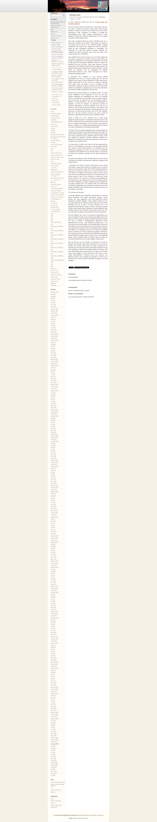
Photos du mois (54, 270)
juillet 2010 (53, 697)
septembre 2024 (54, 340)
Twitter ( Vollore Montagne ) (57, 782)
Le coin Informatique (55, 209)
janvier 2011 (53, 685)
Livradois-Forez (54, 27)
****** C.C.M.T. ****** (56, 180)
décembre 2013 (54, 611)
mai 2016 (53, 550)
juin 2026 (53, 298)
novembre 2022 (54, 386)
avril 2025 (53, 325)
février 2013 (53, 632)
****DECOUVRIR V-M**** (56, 122)
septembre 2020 (54, 441)
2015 (52, 232)
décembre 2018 (54, 485)
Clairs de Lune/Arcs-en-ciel (57, 157)
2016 (52, 228)
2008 (52, 262)
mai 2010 (53, 702)
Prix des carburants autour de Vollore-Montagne (58, 22)
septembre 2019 (54, 466)
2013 (52, 241)
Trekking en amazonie (56, 190)
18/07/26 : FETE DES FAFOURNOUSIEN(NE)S (57, 51)
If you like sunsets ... (57, 104)
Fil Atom (53, 803)
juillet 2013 (53, 622)
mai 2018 (53, 500)
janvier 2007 (53, 771)
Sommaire (54, 109)
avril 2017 (53, 527)
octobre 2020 (54, 439)
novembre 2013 (54, 613)
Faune (52, 148)
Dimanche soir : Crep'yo (57, 91)
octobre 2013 (54, 615)
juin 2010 (53, 699)
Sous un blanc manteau (56, 144)
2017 (52, 224)
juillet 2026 (53, 296)
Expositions (53, 268)
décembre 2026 (54, 292)
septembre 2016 (54, 542)
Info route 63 (54, 98)
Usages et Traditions (56, 174)
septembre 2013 (54, 617)
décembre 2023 (54, 359)
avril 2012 (53, 653)
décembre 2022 (54, 384)
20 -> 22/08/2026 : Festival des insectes (58, 79)
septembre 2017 (54, 517)
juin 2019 (53, 472)
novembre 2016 (54, 538)
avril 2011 (53, 678)
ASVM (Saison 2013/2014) (57, 239)
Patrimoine (53, 132)
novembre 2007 (54, 765)
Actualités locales (55, 115)
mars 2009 (53, 731)
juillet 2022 (53, 395)
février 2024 (53, 355)
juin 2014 (53, 599)
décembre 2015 (54, 561)
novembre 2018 (54, 487)
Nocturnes (53, 201)
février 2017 (53, 531)
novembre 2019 (54, 462)
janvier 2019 (53, 483)
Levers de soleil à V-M (56, 153)
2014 (52, 237)
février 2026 (53, 306)
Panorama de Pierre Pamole (57, 134)
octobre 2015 (54, 565)
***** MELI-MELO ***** (56, 199)
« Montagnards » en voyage (57, 193)
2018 (52, 220)
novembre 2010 (54, 689)
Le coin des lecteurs (55, 117)
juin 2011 (53, 674)
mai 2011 (53, 676)
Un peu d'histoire (55, 126)
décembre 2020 (54, 435)
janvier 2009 (53, 735)
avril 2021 (53, 426)
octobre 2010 (54, 691)
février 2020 (53, 456)
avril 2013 (53, 628)
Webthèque (102, 17)
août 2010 (53, 695)
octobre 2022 (54, 388)
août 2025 (53, 317)
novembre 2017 (54, 512)
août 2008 (53, 746)
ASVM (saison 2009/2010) (57, 256)
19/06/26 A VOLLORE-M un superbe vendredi (58, 64)
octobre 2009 (54, 716)
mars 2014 (53, 605)
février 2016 (53, 557)
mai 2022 (53, 399)
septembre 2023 (54, 365)
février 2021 (53, 430)
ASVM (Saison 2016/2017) (57, 226)
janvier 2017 (53, 533)
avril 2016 (53, 552)
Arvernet (53, 33)
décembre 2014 (54, 586)
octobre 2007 (54, 767)
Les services (54, 167)
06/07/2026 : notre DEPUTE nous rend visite (58, 61)
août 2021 (53, 418)
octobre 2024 (54, 338)
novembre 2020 (54, 437)
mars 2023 (53, 378)
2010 (52, 253)
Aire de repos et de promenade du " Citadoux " (58, 137)
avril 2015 (53, 578)
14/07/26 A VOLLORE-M (57, 54)
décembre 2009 (54, 712)
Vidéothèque (54, 285)
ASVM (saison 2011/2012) (57, 247)
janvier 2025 (53, 332)
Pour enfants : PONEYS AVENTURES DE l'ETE (57, 72)
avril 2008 (53, 754)
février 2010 (53, 708)
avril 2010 (53, 704)
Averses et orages (55, 159)
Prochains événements (56, 113)
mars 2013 (53, 630)
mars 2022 (53, 403)
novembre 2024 (54, 336)
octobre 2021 (54, 414)
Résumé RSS (54, 807)
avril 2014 (53, 603)
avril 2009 (53, 729)
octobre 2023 (54, 363)
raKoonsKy (80, 815)
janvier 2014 (53, 609)
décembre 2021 (54, 409)
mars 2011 (53, 681)
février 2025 (53, 330)
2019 (52, 218)
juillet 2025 (53, 319)
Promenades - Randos (56, 163)
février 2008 (53, 758)
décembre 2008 (54, 737)
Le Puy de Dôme (55, 102)
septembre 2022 (54, 390)
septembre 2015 (54, 567)
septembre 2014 (54, 592)
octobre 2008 (54, 742)
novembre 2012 (54, 639)
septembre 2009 (54, 718)
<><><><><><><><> (57, 67)
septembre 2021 (54, 416)
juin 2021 (53, 422)
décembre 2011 (54, 662)
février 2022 (53, 405)
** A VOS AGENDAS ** (57, 69)
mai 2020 (53, 449)
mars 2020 (53, 454)
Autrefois (53, 128)
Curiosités (53, 130)
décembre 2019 (54, 460)
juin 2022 (53, 397)
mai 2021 (53, 424)
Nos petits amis (54, 205)
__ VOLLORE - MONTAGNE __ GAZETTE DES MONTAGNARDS (58, 10)
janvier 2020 (53, 458)
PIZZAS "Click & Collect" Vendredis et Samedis (58, 88)
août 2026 (53, 294)
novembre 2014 (54, 588)
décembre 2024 (54, 334)
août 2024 (53, 342)
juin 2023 (53, 372)
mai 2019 (53, 475)
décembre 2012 (54, 636)
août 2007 (53, 769)
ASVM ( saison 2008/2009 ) (57, 260)
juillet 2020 (53, 445)
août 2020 (53, 443)
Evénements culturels (56, 184)
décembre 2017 (54, 510)
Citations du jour (54, 281)
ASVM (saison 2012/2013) (57, 243)
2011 (52, 249)
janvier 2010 (53, 710)
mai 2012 (53, 651)
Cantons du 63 (55, 100)
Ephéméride (53, 120)
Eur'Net (52, 792)
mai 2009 (53, 727)
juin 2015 (53, 573)
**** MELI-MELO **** (56, 96)
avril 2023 (53, 376)
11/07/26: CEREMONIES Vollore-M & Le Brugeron (57, 57)
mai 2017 (53, 525)
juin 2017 (53, 523)
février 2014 (53, 607)
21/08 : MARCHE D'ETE (57, 82)
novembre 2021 (54, 412)
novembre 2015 (54, 563)
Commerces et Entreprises (57, 171)
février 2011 (53, 683)
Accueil (52, 111)
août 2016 (53, 544)
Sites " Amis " (54, 186)
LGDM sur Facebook (56, 25)
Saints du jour (54, 277)
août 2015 (53, 569)
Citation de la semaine (56, 274)
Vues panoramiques (55, 140)
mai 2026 (53, 300)
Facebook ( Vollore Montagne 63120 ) (58, 785)
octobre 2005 (54, 773)
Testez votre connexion (56, 36)
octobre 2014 (54, 590)
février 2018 (53, 506)
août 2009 (53, 720)
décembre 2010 (54, 687)
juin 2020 (53, 447)
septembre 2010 (54, 693)
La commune (54, 124)
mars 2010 (53, 706)
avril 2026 (53, 302)
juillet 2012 (53, 647)
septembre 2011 (54, 668)
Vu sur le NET (54, 203)
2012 (52, 245)
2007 (52, 264)
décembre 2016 (54, 536)
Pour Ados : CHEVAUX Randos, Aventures (57, 76)
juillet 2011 (53, 672)
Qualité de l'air (54, 31)
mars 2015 (53, 580)
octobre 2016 (54, 540)
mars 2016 (53, 554)
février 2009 (53, 733)
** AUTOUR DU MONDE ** (57, 188)
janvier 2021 (53, 432)
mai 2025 (53, 323)
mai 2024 (53, 348)
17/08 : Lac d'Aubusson (57, 46)
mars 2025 (53, 327)
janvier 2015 (53, 584)
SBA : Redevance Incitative (57, 178)
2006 (52, 266)
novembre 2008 (54, 739)
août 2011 (53, 670)
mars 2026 (53, 304)
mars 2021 (53, 428)
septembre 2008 (55, 744)
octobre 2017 (54, 515)
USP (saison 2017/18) (56, 222)
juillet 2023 (53, 369)
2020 (52, 216)
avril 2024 (53, 351)
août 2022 (53, 393)
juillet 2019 (53, 470)
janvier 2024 (53, 357)
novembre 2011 (54, 664)
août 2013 (53, 620)
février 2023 (53, 380)
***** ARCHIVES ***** (56, 211)
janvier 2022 (53, 407)
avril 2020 (53, 451)
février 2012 (53, 657)
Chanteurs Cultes (55, 207)
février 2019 (53, 481)
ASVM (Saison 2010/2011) (57, 251)
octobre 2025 (54, 313)
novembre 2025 (54, 311)
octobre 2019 (54, 464)
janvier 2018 (53, 508)
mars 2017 (53, 529)
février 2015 (53, 582)
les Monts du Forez (55, 790)
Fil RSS (52, 798)
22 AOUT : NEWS (56, 44)
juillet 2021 (53, 420)
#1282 (72, 18)
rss (76, 18)
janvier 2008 (53, 760)
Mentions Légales (83, 818)
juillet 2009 (53, 723)
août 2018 (53, 493)
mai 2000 (53, 775)
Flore (52, 150)
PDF (79, 18)
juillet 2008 (53, 748)
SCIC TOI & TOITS (56, 49)
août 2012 (53, 645)
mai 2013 (53, 626)
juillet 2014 (53, 597)
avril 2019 (53, 477)
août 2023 (53, 367)
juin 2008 (53, 750)
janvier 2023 (53, 382)
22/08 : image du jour (56, 42)
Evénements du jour (55, 279)
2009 (52, 258)
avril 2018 (53, 502)
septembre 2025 (54, 315)
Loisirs (52, 161)
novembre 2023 (54, 361)
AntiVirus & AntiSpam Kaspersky (93, 815)
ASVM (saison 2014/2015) (57, 235)
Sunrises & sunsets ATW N (57, 195)
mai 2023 (53, 374)
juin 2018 (53, 498)
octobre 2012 (54, 641)
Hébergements (54, 169)
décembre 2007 (54, 763)
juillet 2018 (53, 496)
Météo (52, 29)
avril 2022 (53, 401)
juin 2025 (53, 321)
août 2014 (53, 594)
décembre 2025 (54, 309)
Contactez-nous (54, 38)
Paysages (53, 142)
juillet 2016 (53, 546)
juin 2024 (53, 346)
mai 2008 (53, 752)
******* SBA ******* (55, 176)
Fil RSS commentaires (56, 801)
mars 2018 (53, 504)
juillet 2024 (53, 344)
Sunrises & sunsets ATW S (57, 197)
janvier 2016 (53, 559)
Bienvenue (53, 182)
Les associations (55, 165)
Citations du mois (55, 272)
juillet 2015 (53, 571)
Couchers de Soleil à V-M (57, 155)
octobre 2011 (54, 666)
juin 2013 (53, 624)
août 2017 (53, 519)
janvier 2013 (53, 634)
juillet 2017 (53, 521)
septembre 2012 (54, 643)
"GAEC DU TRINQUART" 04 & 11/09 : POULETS (58, 85)
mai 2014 (53, 601)
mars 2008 (53, 756)
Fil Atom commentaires (56, 805)
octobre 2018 (54, 489)
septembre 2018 (54, 491)
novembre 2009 (54, 714)
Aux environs (54, 146)
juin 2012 (53, 649)
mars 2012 (53, 655)
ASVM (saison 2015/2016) (57, 230)
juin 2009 (53, 725)
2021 (52, 213)
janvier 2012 (53, 660)
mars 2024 (53, 353)
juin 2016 (53, 548)
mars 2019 (53, 479)
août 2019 (53, 468)
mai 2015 (53, 575)
